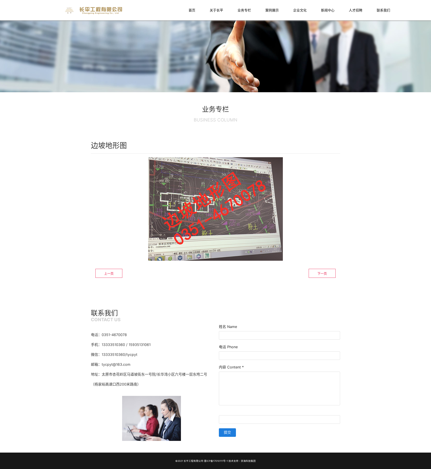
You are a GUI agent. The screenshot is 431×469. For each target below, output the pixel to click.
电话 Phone (228, 347)
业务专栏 (244, 10)
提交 (227, 432)
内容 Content (231, 367)
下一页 (322, 273)
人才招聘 (355, 10)
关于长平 (216, 10)
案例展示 (272, 10)
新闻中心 (327, 10)
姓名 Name (228, 326)
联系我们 (383, 10)
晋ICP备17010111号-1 (216, 461)
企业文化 (300, 10)
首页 (192, 10)
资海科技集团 (248, 461)
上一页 (109, 273)
